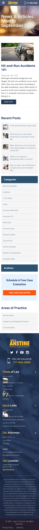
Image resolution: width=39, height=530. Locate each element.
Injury (5, 204)
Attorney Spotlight (10, 186)
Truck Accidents (9, 328)
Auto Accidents (8, 315)
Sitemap (19, 528)
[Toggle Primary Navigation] (3, 2)
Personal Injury (8, 229)
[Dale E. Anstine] (13, 3)
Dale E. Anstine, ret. (9, 437)
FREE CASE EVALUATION (19, 293)
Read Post (8, 102)
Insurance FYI (8, 216)
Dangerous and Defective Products (16, 322)
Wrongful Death (9, 259)
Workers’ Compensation (16, 396)
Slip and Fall (7, 241)
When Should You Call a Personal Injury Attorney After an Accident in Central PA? (23, 148)
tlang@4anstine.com (11, 455)
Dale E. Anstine (19, 521)
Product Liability (9, 235)
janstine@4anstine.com (12, 452)
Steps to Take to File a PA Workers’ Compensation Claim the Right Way (23, 167)
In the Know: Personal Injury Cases (23, 126)
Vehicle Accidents (9, 247)
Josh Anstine (7, 440)
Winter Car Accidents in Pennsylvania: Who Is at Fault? (21, 158)
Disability (6, 192)
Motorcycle (7, 223)
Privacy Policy (7, 528)
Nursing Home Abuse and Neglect (13, 420)
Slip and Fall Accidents (15, 416)
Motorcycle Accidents (15, 383)
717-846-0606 (31, 3)
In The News (7, 198)
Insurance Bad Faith (10, 210)
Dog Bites (6, 399)
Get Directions (8, 470)
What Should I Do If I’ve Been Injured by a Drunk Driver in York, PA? (22, 136)
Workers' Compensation (12, 253)
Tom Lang (6, 444)
